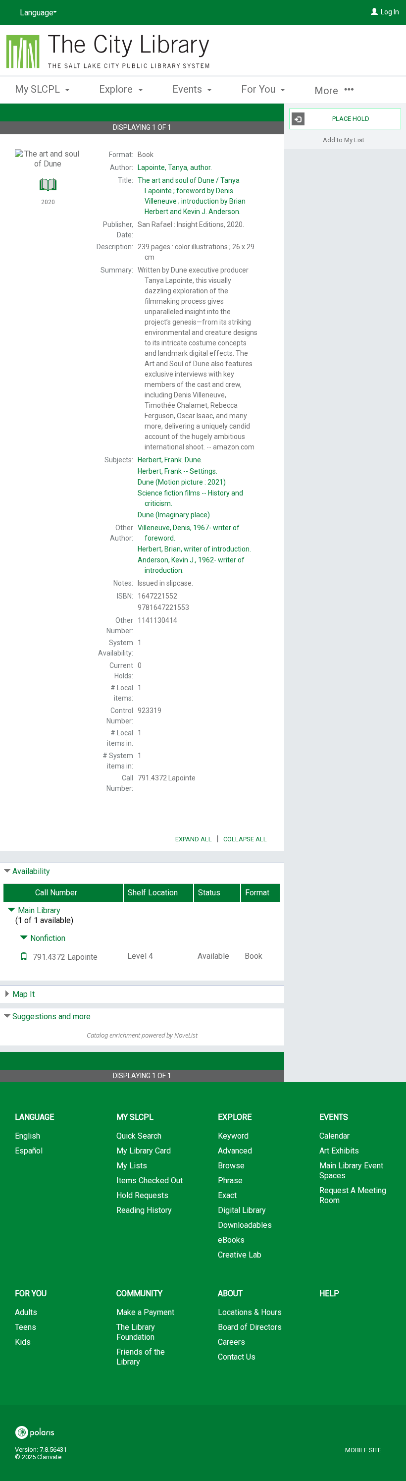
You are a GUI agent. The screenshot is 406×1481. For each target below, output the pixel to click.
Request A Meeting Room (352, 1195)
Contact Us (236, 1357)
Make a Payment (145, 1312)
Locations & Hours (250, 1312)
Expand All (193, 839)
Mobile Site (363, 1450)
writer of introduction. (194, 549)
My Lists (131, 1165)
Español (29, 1150)
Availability (31, 871)
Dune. (170, 460)
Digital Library (242, 1210)
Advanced (235, 1150)
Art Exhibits (339, 1150)
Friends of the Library (140, 1357)
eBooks (231, 1240)
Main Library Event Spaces (351, 1170)
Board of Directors (250, 1327)
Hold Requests (142, 1195)
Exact (227, 1195)
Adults (26, 1312)
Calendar (334, 1136)
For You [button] (259, 89)
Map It (23, 994)
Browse (231, 1165)
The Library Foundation (135, 1332)
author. (175, 167)
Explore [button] (117, 89)
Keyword (233, 1136)
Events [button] (188, 89)
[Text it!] (24, 957)
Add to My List (343, 139)
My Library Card (143, 1150)
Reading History (144, 1210)
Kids (23, 1342)
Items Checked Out (149, 1180)
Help (329, 1293)
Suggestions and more (51, 1016)
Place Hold (350, 118)
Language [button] (34, 1117)
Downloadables (245, 1225)
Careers (231, 1342)
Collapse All (245, 839)
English (27, 1136)
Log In (390, 12)
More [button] (327, 91)
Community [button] (139, 1293)
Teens (25, 1327)
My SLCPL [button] (38, 89)
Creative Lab (239, 1255)
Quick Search (138, 1136)
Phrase (230, 1180)
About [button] (230, 1293)
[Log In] (374, 12)
